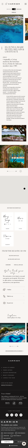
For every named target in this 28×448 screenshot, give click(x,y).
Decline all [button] (20, 441)
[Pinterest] (20, 416)
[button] (14, 445)
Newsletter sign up (6, 385)
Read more (13, 430)
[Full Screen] (21, 171)
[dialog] (14, 434)
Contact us (6, 4)
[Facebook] (7, 416)
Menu (26, 4)
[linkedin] (16, 416)
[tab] (6, 224)
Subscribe (8, 264)
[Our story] (2, 4)
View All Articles (18, 264)
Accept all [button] (7, 441)
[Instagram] (11, 416)
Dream (9, 9)
